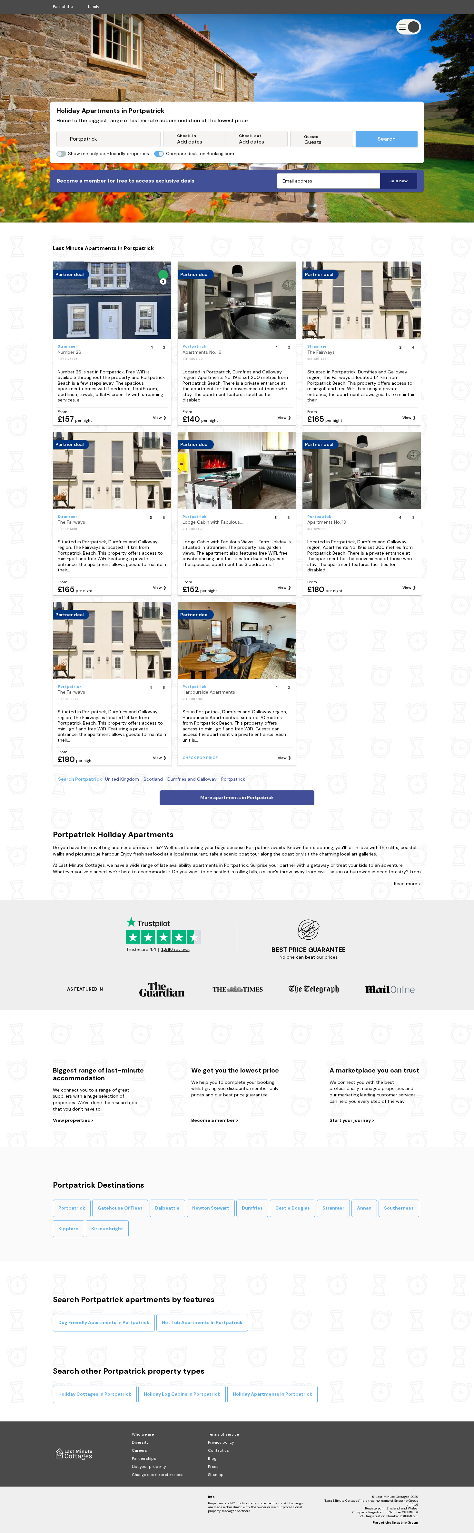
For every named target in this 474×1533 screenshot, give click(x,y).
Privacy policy (221, 1442)
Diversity (140, 1442)
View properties (72, 1120)
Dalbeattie (167, 1208)
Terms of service (223, 1434)
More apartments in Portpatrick (237, 797)
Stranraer (333, 1208)
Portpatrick (71, 1208)
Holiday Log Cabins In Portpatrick (182, 1394)
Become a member (213, 1120)
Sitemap (215, 1474)
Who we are (143, 1434)
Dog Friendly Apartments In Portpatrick (103, 1322)
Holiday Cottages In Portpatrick (94, 1394)
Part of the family (76, 6)
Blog (212, 1458)
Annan (364, 1208)
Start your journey (351, 1120)
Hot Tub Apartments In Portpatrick (202, 1322)
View (157, 417)
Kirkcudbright (107, 1228)
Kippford (68, 1228)
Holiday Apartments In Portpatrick (272, 1394)
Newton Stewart (210, 1208)
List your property (149, 1466)
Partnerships (144, 1458)
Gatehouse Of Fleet (120, 1208)
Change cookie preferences (157, 1474)
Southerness (399, 1208)
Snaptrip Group (405, 1522)
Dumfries (252, 1208)
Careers (139, 1450)
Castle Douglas (292, 1208)
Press (213, 1466)
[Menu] (408, 27)
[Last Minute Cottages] (72, 27)
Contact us (218, 1450)
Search (387, 138)
